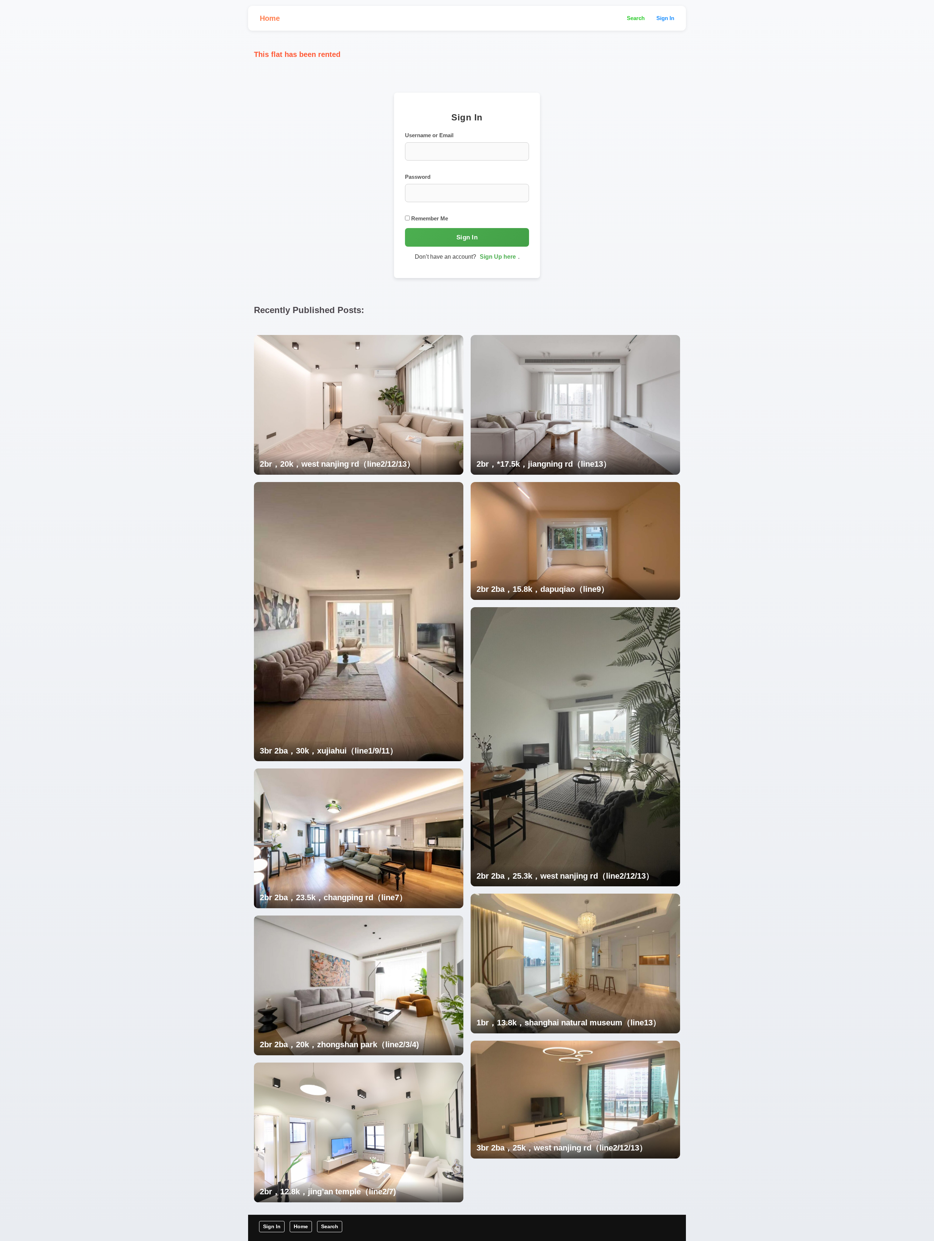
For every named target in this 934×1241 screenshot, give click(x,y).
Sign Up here (498, 257)
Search (636, 18)
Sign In (665, 18)
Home (270, 18)
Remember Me (429, 218)
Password (418, 177)
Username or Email (429, 135)
